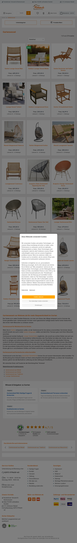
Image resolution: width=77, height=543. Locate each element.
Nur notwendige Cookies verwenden (38, 301)
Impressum (32, 290)
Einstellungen (38, 305)
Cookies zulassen (38, 297)
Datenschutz (25, 290)
